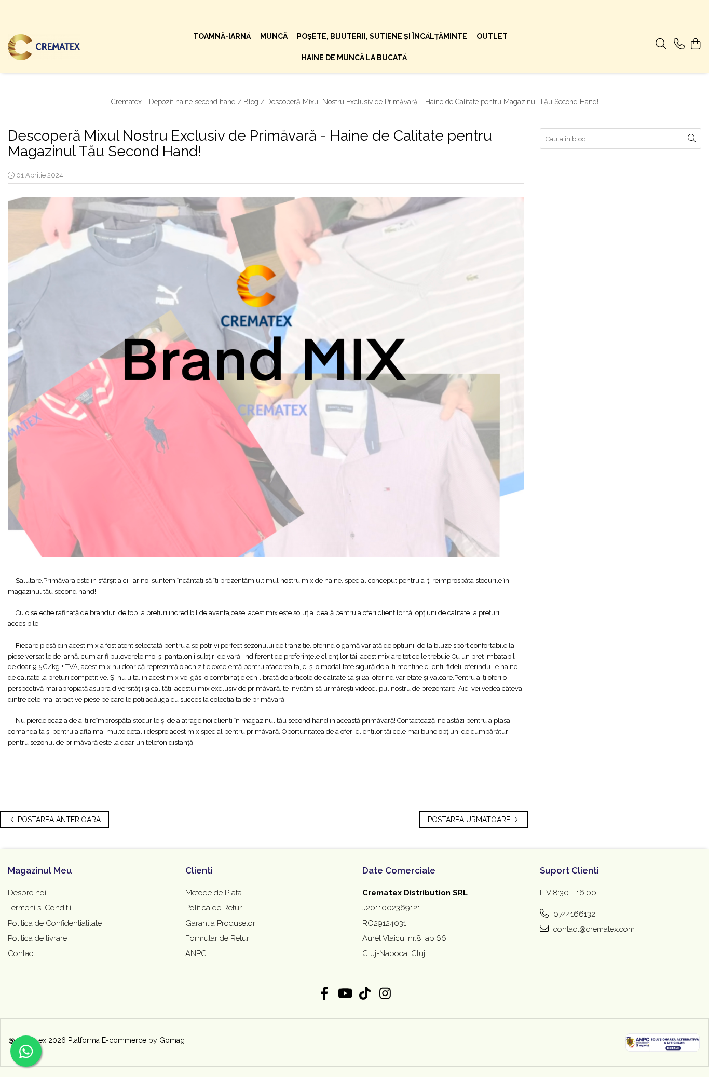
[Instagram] (385, 994)
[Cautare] (692, 138)
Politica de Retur (213, 907)
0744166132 (573, 914)
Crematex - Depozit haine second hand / (176, 102)
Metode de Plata (213, 892)
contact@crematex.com (593, 929)
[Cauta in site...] (661, 44)
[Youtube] (344, 994)
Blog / (254, 102)
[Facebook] (324, 994)
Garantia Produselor (220, 923)
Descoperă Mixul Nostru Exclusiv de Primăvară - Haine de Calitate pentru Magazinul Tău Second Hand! (432, 102)
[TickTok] (365, 994)
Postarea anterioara (58, 819)
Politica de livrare (37, 938)
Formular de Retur (217, 938)
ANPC (196, 953)
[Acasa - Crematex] (71, 47)
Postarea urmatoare (470, 819)
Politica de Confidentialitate (55, 923)
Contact (21, 953)
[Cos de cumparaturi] (695, 44)
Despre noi (27, 892)
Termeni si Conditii (39, 907)
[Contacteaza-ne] (679, 44)
